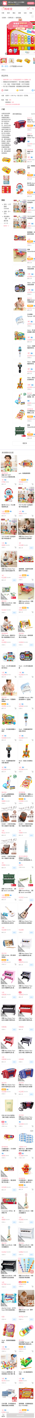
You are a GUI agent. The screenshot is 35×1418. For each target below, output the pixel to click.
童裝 (19, 13)
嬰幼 (14, 13)
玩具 (25, 13)
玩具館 (4, 17)
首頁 (8, 13)
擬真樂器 (18, 17)
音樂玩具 (11, 17)
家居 (30, 13)
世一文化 (5, 66)
